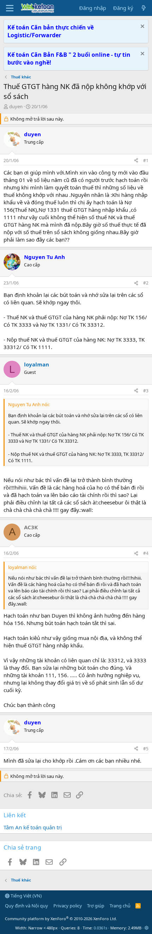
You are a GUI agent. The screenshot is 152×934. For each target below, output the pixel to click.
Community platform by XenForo (61, 918)
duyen (16, 106)
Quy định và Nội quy (26, 905)
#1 (145, 160)
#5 (145, 749)
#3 (145, 391)
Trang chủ (120, 905)
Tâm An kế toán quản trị (33, 827)
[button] (146, 927)
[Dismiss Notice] (142, 27)
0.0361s (100, 927)
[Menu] (9, 8)
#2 (145, 283)
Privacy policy (67, 905)
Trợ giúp (95, 905)
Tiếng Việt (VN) (26, 895)
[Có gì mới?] (144, 8)
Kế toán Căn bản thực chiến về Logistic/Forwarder (50, 31)
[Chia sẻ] (136, 161)
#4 (145, 553)
